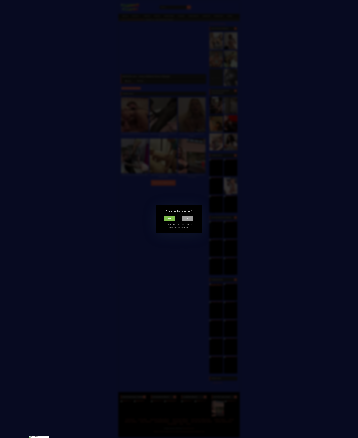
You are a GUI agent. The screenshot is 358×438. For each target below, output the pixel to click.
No (188, 218)
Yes (169, 218)
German (37, 437)
